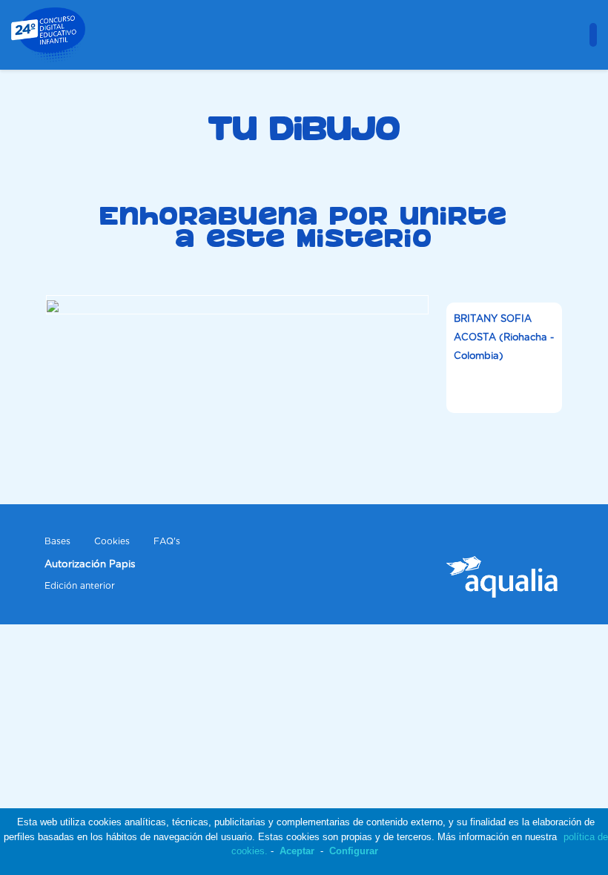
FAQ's (166, 542)
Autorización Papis (90, 564)
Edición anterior (79, 586)
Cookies (112, 542)
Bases (57, 542)
